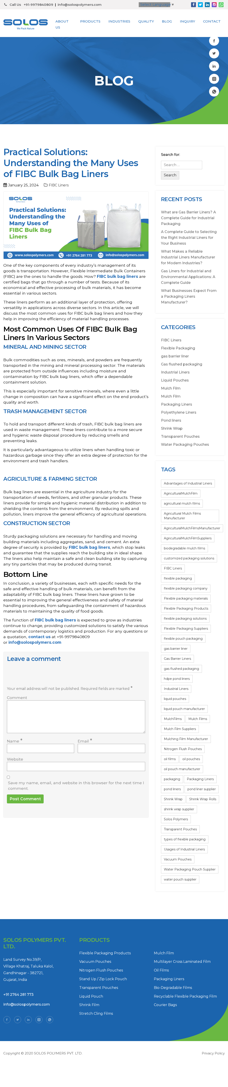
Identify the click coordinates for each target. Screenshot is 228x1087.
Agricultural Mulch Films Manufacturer (182, 516)
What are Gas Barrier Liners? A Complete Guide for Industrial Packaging (188, 218)
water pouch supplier (180, 879)
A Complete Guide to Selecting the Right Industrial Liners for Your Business (189, 237)
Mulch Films (197, 719)
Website (15, 759)
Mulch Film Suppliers (180, 729)
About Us (62, 24)
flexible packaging (178, 578)
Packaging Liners (176, 404)
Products (90, 21)
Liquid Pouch (91, 996)
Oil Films (161, 970)
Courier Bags (165, 1005)
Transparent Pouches (180, 436)
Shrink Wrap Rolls (202, 799)
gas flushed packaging (181, 669)
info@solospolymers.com (80, 5)
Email (85, 741)
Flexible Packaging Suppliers (186, 629)
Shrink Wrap (172, 428)
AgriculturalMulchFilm (180, 493)
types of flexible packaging (185, 839)
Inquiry (187, 21)
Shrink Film (89, 1005)
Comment (17, 697)
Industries (119, 21)
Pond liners (171, 420)
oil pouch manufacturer (182, 769)
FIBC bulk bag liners (117, 276)
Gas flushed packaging (181, 364)
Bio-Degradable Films (173, 988)
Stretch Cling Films (96, 1013)
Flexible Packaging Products (186, 608)
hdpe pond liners (177, 679)
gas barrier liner (175, 356)
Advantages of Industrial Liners (188, 483)
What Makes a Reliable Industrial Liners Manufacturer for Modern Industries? (188, 257)
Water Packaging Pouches (185, 444)
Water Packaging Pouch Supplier (190, 869)
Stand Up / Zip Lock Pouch (103, 979)
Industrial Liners (175, 372)
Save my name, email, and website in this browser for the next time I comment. (76, 785)
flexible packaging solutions (185, 619)
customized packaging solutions (189, 558)
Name (14, 741)
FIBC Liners (59, 185)
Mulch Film (171, 388)
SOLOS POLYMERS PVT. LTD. (58, 1053)
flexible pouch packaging (183, 639)
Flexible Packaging (178, 348)
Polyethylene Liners (178, 412)
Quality (146, 21)
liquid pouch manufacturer (184, 709)
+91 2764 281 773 (18, 994)
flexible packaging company (186, 588)
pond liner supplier (201, 789)
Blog (167, 21)
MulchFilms (173, 719)
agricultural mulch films (182, 503)
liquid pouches (175, 699)
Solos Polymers (176, 819)
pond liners (172, 789)
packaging (172, 779)
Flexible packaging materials (186, 598)
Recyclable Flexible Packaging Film (185, 996)
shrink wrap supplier (179, 809)
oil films (170, 759)
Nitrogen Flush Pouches (183, 749)
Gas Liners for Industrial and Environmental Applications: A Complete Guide (188, 277)
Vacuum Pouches (177, 859)
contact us (39, 636)
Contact (212, 21)
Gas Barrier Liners (177, 659)
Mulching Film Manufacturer (186, 739)
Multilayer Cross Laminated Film (182, 961)
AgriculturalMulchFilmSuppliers (188, 538)
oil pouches (191, 759)
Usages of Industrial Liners (184, 849)
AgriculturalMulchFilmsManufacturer (192, 528)
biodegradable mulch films (184, 548)
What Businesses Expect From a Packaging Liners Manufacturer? (189, 296)
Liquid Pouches (175, 380)
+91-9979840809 (38, 5)
